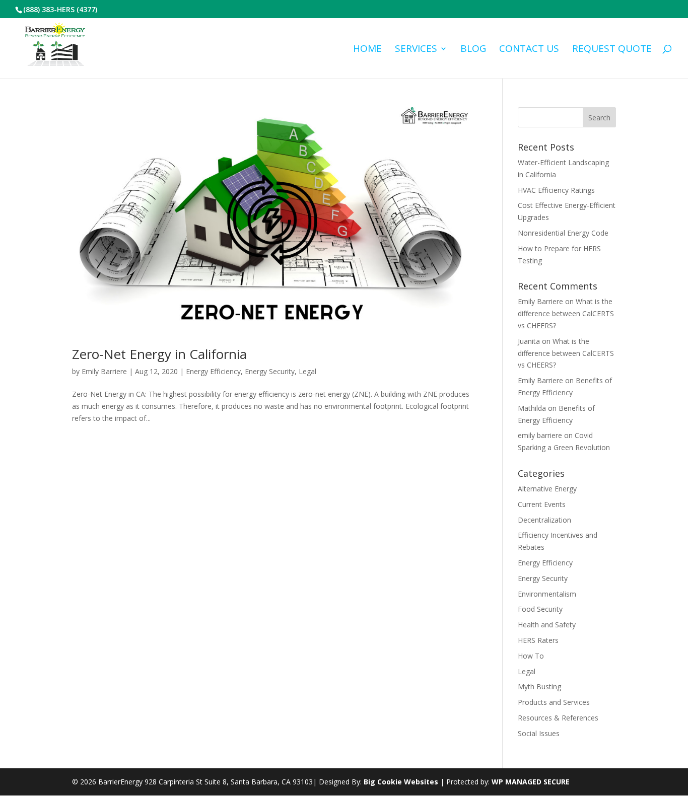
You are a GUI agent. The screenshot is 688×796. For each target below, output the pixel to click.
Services (416, 50)
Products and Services (554, 702)
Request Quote (612, 50)
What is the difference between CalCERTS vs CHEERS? (566, 313)
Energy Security (270, 371)
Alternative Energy (547, 488)
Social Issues (539, 733)
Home (367, 50)
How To (531, 656)
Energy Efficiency (213, 371)
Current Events (542, 504)
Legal (307, 371)
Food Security (540, 609)
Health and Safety (547, 624)
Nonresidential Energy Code (563, 233)
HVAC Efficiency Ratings (556, 190)
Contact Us (529, 50)
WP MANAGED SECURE (531, 781)
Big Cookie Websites (401, 781)
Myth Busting (539, 686)
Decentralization (544, 520)
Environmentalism (547, 594)
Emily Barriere (104, 371)
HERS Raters (538, 640)
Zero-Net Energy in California (159, 354)
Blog (473, 50)
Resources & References (558, 717)
